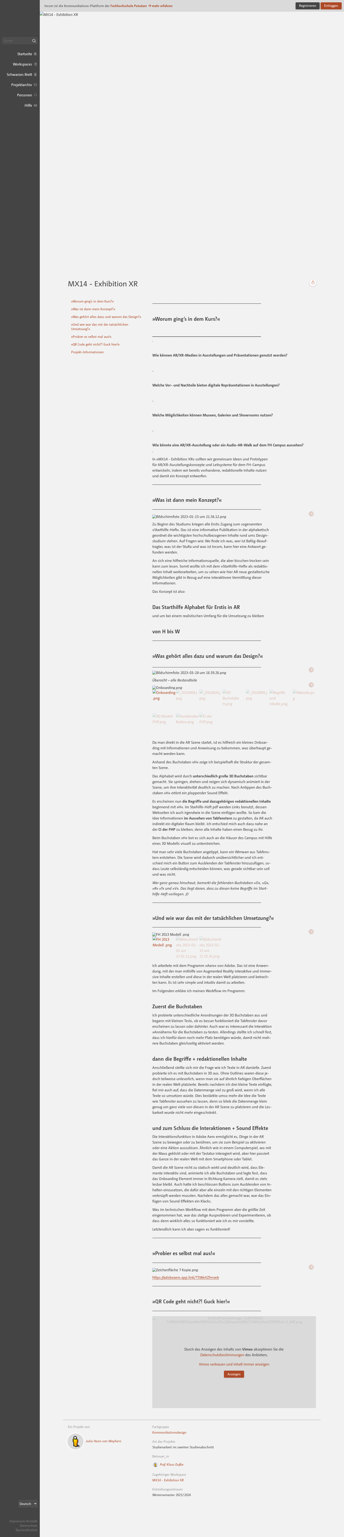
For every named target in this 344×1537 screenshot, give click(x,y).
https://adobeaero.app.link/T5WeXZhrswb (185, 1277)
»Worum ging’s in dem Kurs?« (92, 301)
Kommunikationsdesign (169, 1432)
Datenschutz (28, 1525)
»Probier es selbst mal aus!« (91, 337)
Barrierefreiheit (26, 1530)
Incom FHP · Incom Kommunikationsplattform (20, 18)
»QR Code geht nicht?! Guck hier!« (95, 344)
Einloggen (331, 5)
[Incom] (29, 1517)
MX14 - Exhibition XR (168, 1480)
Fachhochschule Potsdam (128, 6)
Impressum (17, 1521)
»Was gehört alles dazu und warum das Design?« (106, 317)
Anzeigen (234, 1374)
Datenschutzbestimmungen (222, 1354)
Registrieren (307, 5)
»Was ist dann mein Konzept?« (93, 309)
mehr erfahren (162, 6)
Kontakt (31, 1521)
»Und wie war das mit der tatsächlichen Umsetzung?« (99, 326)
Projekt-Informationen (87, 352)
